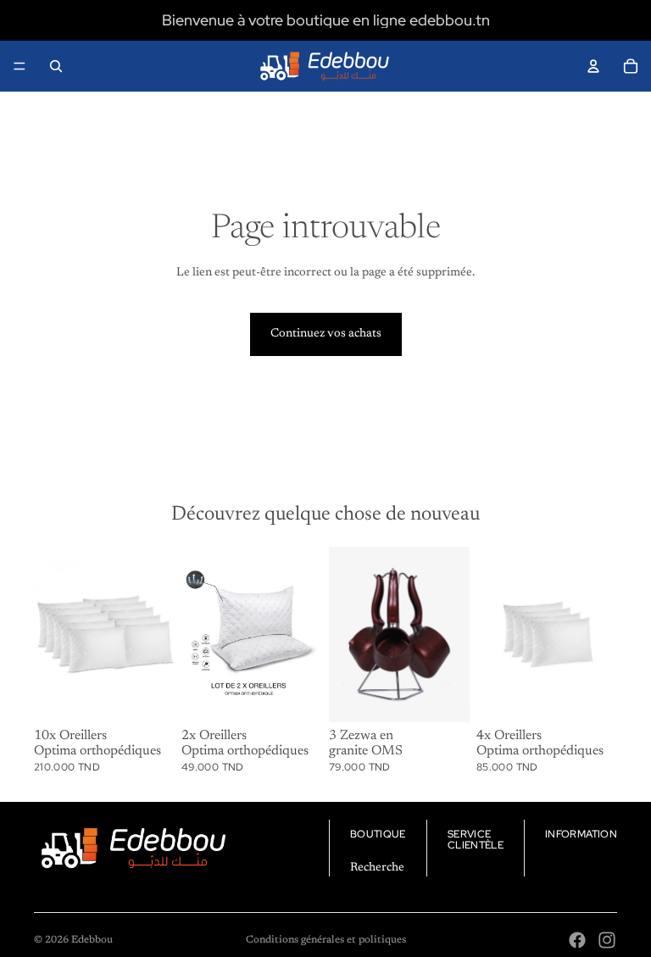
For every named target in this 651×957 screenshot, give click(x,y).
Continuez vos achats (325, 334)
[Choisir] (443, 696)
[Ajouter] (148, 696)
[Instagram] (607, 940)
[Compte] (593, 66)
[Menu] (19, 66)
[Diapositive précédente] (200, 634)
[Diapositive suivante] (303, 634)
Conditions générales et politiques (326, 940)
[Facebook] (577, 940)
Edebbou (92, 940)
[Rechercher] (56, 66)
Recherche (377, 868)
